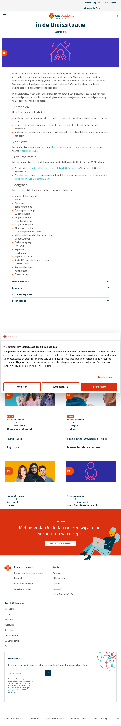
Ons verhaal (10, 608)
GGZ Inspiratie (11, 640)
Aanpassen (59, 386)
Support (96, 2)
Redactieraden (11, 635)
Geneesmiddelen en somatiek (29, 572)
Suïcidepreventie (22, 588)
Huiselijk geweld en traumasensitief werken (74, 147)
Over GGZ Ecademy (14, 602)
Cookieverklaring (99, 718)
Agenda (56, 572)
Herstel (18, 578)
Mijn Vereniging (109, 2)
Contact (87, 2)
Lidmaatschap (60, 578)
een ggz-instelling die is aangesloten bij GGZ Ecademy (52, 168)
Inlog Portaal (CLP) (63, 594)
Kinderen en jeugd (28, 150)
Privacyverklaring (79, 718)
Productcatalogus (23, 567)
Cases (7, 646)
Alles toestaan (99, 386)
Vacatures (9, 624)
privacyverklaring (13, 690)
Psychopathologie (23, 583)
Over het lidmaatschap (60, 543)
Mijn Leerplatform (92, 8)
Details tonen (105, 377)
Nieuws (56, 583)
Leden (7, 614)
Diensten (9, 630)
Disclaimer (35, 718)
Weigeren (22, 386)
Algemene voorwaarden (55, 718)
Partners (8, 619)
